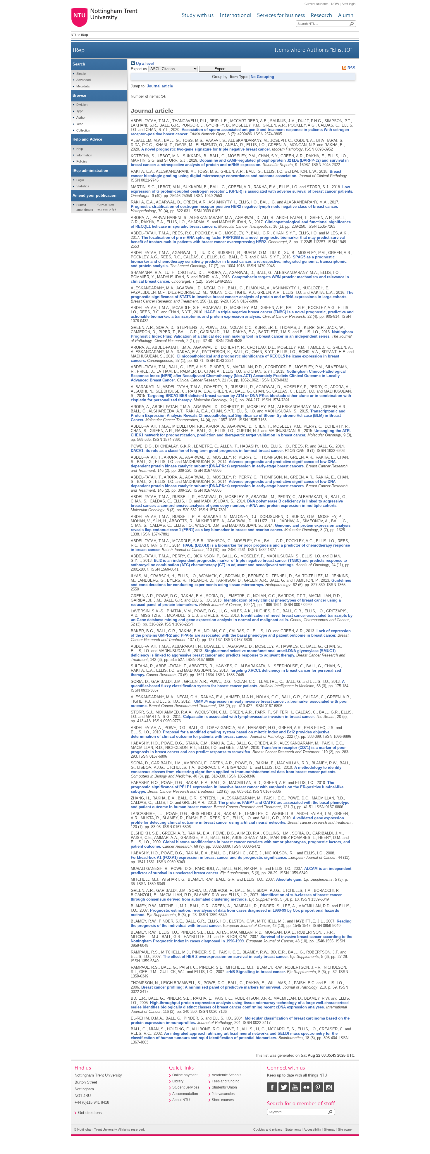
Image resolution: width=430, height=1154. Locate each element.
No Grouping (262, 77)
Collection (83, 130)
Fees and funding (226, 1081)
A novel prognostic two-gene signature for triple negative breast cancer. (206, 149)
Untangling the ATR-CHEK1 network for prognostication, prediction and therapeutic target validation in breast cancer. (241, 433)
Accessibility (312, 1129)
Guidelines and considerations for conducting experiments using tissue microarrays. (241, 582)
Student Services (185, 1087)
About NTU (181, 1100)
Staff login (348, 4)
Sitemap (329, 1129)
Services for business (281, 15)
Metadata (83, 86)
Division (81, 104)
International (235, 15)
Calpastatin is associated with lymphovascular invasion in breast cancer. (249, 716)
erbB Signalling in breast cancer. (256, 972)
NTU (74, 35)
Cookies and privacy (268, 1129)
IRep (79, 49)
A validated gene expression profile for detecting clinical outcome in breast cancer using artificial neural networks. (237, 820)
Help (79, 149)
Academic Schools (226, 1075)
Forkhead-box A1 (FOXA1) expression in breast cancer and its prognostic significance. (209, 857)
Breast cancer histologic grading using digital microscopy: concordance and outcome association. (236, 173)
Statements (293, 1129)
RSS (350, 68)
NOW (335, 4)
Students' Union (224, 1087)
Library (177, 1081)
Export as (139, 69)
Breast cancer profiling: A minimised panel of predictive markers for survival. (211, 987)
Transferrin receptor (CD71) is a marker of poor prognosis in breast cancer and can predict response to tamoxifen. (238, 749)
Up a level (144, 63)
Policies (81, 161)
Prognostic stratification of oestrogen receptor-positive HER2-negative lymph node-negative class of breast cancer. (234, 206)
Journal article (160, 86)
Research (321, 15)
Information (84, 155)
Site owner (345, 1129)
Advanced (83, 80)
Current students (316, 4)
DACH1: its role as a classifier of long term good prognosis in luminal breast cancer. (207, 450)
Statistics (82, 186)
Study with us (198, 15)
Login (80, 180)
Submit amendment (84, 207)
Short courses (223, 1100)
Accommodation (185, 1094)
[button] (220, 69)
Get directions (90, 1112)
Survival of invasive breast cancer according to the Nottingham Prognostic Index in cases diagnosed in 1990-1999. (241, 938)
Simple (81, 73)
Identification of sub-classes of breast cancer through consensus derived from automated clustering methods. (236, 897)
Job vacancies (223, 1094)
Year (79, 124)
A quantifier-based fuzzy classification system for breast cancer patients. (238, 683)
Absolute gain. (289, 879)
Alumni (346, 15)
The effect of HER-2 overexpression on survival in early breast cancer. (226, 956)
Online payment (184, 1075)
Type (79, 111)
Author (81, 117)
